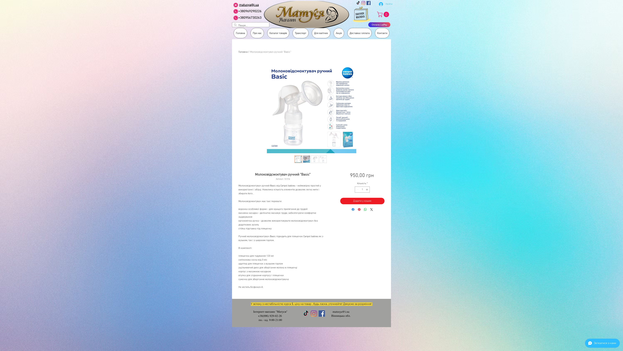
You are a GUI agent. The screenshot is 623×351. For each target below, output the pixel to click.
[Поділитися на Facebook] (353, 209)
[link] (383, 14)
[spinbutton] (362, 189)
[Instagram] (363, 3)
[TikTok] (358, 3)
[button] (301, 33)
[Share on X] (371, 209)
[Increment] (367, 189)
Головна (243, 52)
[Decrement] (357, 189)
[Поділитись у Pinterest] (359, 209)
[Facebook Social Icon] (368, 3)
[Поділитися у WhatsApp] (365, 209)
